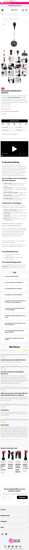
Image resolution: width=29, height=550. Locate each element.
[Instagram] (2, 534)
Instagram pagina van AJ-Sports (15, 246)
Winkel (7, 18)
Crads (12, 548)
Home (3, 18)
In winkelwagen (14, 121)
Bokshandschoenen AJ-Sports (18, 466)
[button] (2, 10)
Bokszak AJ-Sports (25, 465)
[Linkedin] (6, 534)
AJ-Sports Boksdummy (3, 466)
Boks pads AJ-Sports (10, 465)
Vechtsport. (12, 242)
